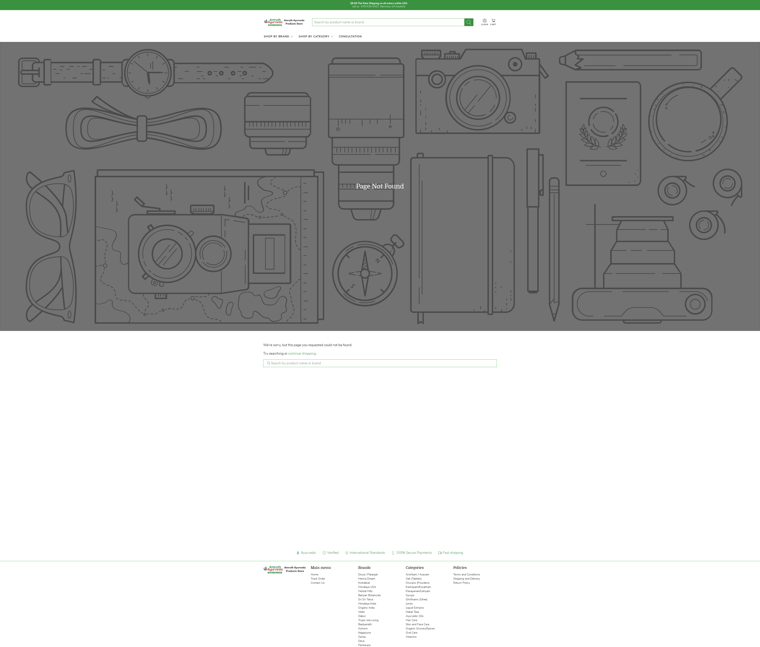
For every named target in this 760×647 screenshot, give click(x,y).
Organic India (366, 608)
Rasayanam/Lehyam (418, 591)
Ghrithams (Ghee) (416, 599)
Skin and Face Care (417, 624)
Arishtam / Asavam (417, 574)
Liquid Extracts (415, 608)
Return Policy (461, 583)
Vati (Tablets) (414, 579)
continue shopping (302, 353)
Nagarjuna (364, 633)
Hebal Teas (412, 612)
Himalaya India (367, 603)
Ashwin (363, 628)
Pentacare (364, 645)
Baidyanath (365, 624)
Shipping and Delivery (466, 579)
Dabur (362, 616)
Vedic (361, 612)
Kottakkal (364, 583)
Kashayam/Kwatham (418, 587)
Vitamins (411, 637)
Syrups (410, 595)
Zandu (362, 637)
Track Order (318, 579)
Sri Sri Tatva (365, 599)
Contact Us (318, 583)
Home (314, 574)
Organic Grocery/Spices (420, 628)
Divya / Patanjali (368, 574)
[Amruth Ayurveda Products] (284, 22)
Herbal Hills (365, 591)
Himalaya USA (367, 587)
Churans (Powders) (417, 583)
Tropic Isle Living (368, 620)
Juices (409, 603)
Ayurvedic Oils (415, 616)
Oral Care (411, 633)
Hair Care (411, 620)
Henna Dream (366, 579)
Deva (361, 641)
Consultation (350, 36)
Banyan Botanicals (369, 595)
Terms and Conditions (466, 574)
